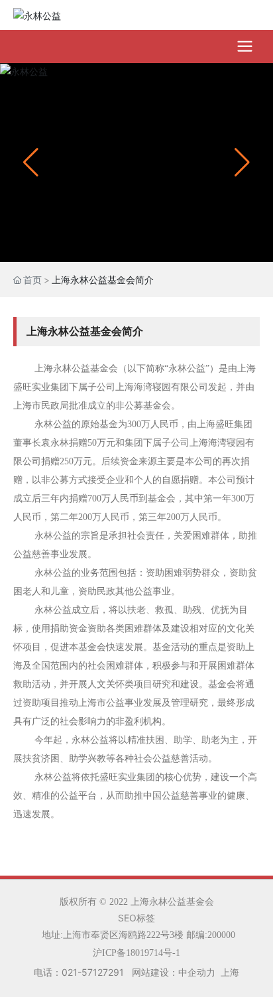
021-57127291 (93, 972)
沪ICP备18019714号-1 (136, 953)
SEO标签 (136, 917)
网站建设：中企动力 (173, 972)
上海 (230, 972)
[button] (242, 162)
